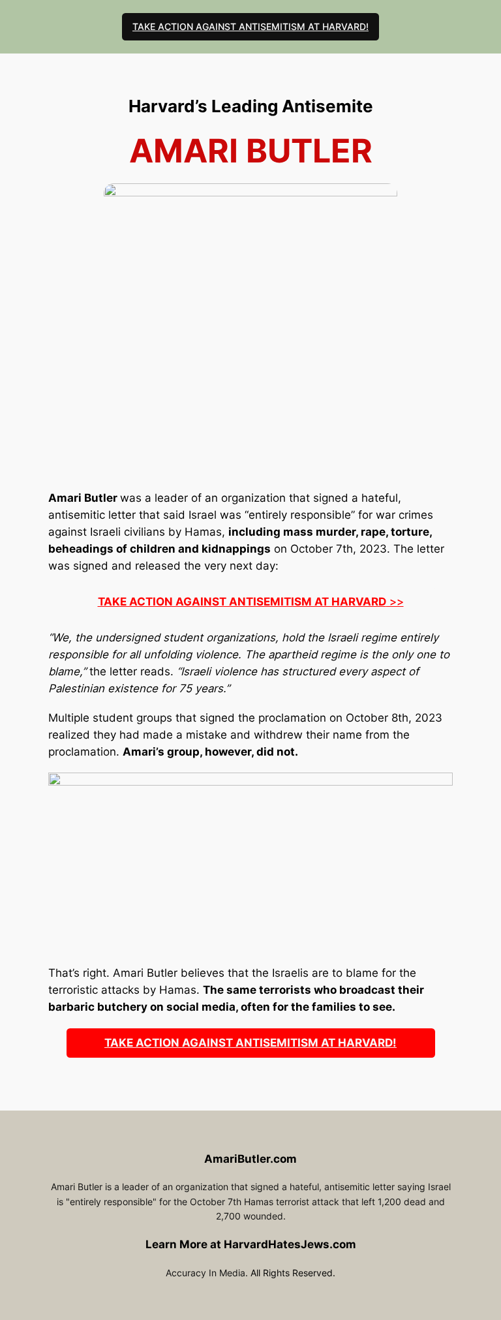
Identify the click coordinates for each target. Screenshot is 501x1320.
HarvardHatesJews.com (290, 1244)
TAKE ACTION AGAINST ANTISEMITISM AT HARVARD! (250, 26)
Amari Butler (82, 497)
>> (251, 601)
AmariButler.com (250, 1158)
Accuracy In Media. (207, 1272)
